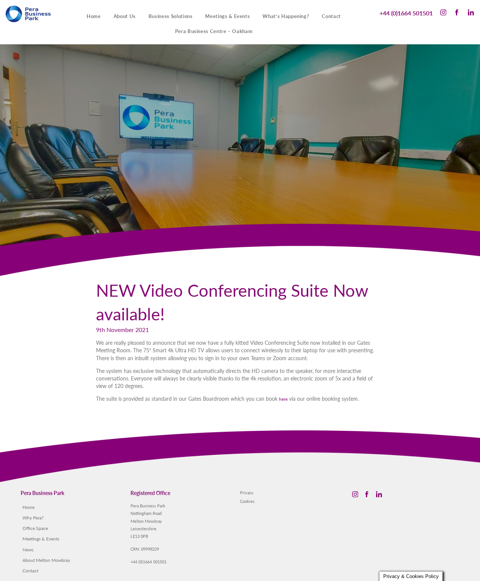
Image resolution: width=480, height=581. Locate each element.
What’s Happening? (285, 16)
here (283, 399)
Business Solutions (170, 16)
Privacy (247, 492)
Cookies (247, 501)
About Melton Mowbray (46, 560)
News (27, 549)
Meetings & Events (227, 16)
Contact (331, 16)
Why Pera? (33, 518)
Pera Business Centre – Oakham (214, 31)
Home (94, 16)
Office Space (35, 528)
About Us (125, 16)
